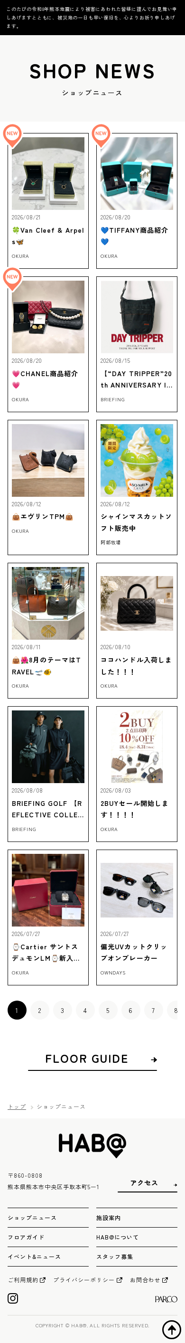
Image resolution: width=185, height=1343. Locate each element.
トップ (17, 1106)
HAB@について (117, 1237)
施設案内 (108, 1217)
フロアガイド (26, 1237)
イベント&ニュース (34, 1256)
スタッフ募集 (114, 1256)
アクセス (144, 1182)
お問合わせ (145, 1280)
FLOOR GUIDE (87, 1058)
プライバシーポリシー (84, 1280)
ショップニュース (32, 1217)
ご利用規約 (23, 1280)
